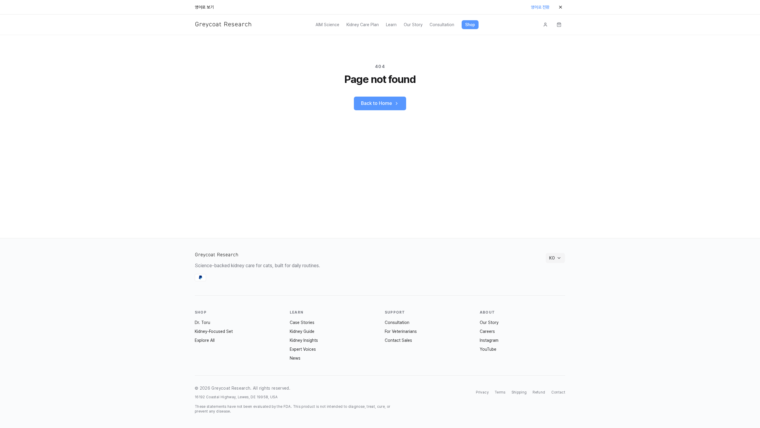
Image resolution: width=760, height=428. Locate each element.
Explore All (205, 340)
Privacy (482, 392)
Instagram (489, 340)
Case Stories (302, 322)
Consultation (442, 24)
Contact (558, 392)
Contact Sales (398, 340)
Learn (391, 24)
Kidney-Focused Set (214, 331)
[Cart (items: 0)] (559, 24)
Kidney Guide (302, 331)
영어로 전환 (540, 7)
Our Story (413, 24)
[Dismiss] (560, 7)
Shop (470, 24)
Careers (487, 331)
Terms (500, 392)
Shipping (519, 392)
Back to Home (376, 103)
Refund (539, 392)
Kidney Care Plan (362, 24)
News (295, 358)
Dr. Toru (202, 322)
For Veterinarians (401, 331)
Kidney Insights (304, 340)
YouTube (488, 349)
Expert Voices (303, 349)
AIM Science (327, 24)
